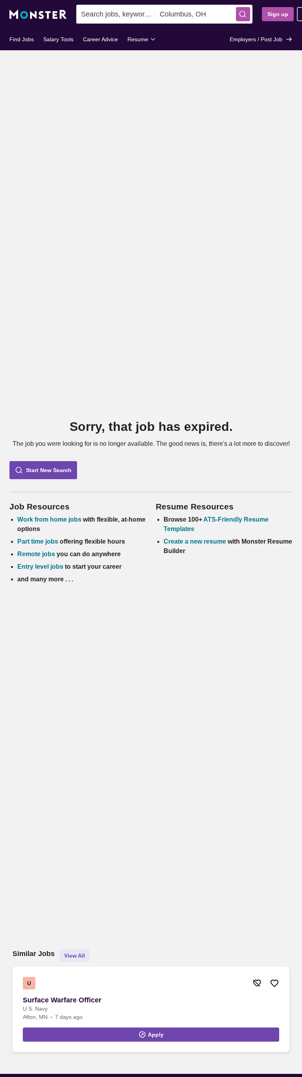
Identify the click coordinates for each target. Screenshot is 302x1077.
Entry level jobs (40, 566)
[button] (243, 14)
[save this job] (274, 983)
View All (74, 955)
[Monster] (38, 14)
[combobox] (115, 14)
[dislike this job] (257, 983)
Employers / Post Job (256, 39)
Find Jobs (21, 39)
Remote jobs (36, 554)
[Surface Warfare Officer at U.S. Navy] (151, 1009)
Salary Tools (58, 39)
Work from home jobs (49, 519)
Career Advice (100, 39)
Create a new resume (196, 541)
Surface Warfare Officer (62, 1000)
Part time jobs (37, 541)
